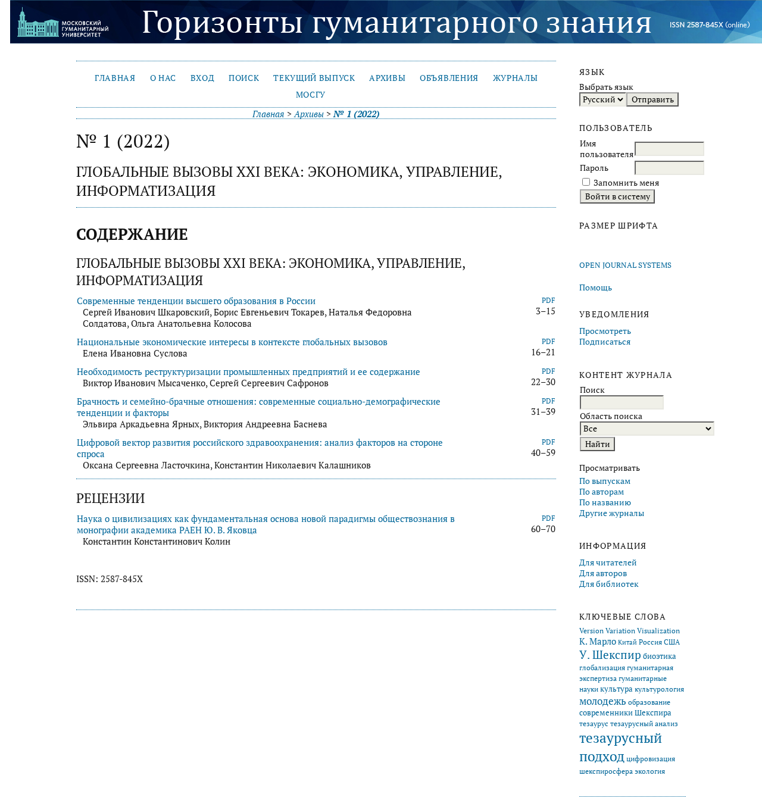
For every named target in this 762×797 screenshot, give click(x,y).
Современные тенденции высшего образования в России (196, 301)
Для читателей (608, 562)
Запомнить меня (626, 182)
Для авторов (603, 573)
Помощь (595, 287)
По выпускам (604, 481)
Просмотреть (605, 331)
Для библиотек (609, 584)
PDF (548, 300)
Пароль (594, 167)
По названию (605, 502)
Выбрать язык (606, 87)
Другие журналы (611, 513)
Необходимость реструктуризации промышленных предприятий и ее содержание (248, 371)
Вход (202, 78)
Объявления (449, 78)
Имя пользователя (606, 149)
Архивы (387, 78)
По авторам (601, 491)
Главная (115, 78)
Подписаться (604, 341)
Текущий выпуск (314, 78)
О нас (163, 78)
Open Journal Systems (625, 265)
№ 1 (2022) (356, 114)
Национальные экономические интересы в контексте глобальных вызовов (232, 342)
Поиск (244, 78)
